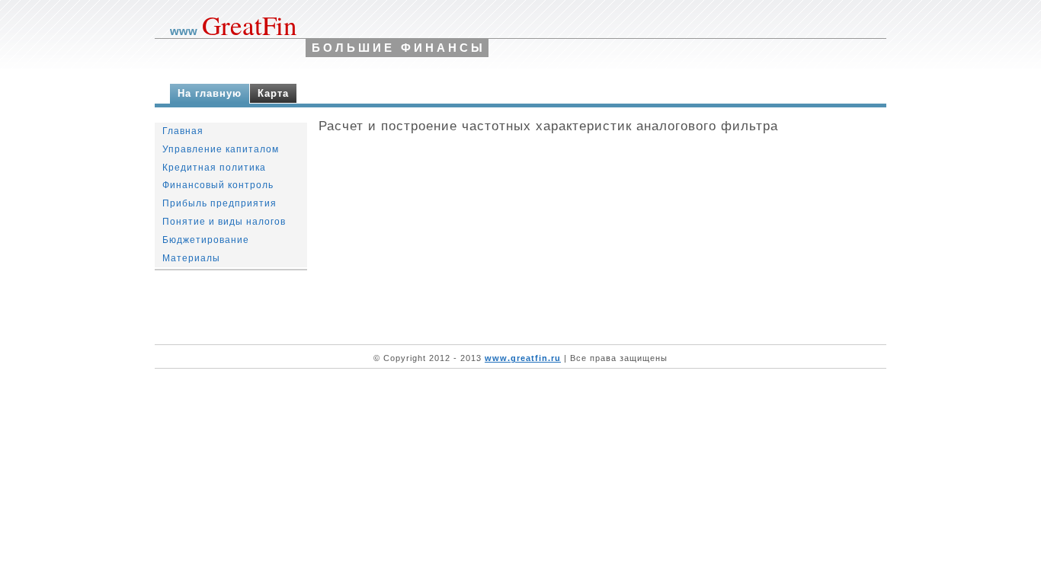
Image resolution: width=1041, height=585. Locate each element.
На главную (210, 93)
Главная (182, 131)
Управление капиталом (220, 149)
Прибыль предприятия (219, 203)
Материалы (191, 258)
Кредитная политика (214, 167)
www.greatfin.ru (523, 358)
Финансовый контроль (218, 185)
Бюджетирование (205, 240)
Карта (273, 93)
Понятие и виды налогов (224, 221)
